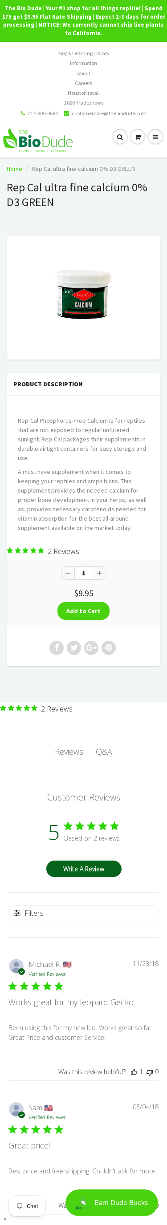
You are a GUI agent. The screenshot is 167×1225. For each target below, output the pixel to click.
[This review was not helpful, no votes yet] (150, 1071)
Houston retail (84, 92)
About (83, 73)
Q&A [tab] (104, 751)
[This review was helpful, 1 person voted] (134, 1071)
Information (83, 63)
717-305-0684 (43, 113)
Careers (83, 83)
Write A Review (83, 869)
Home (14, 169)
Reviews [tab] (69, 751)
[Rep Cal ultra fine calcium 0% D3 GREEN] (83, 296)
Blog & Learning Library (83, 53)
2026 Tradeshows (83, 102)
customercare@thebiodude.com (109, 113)
